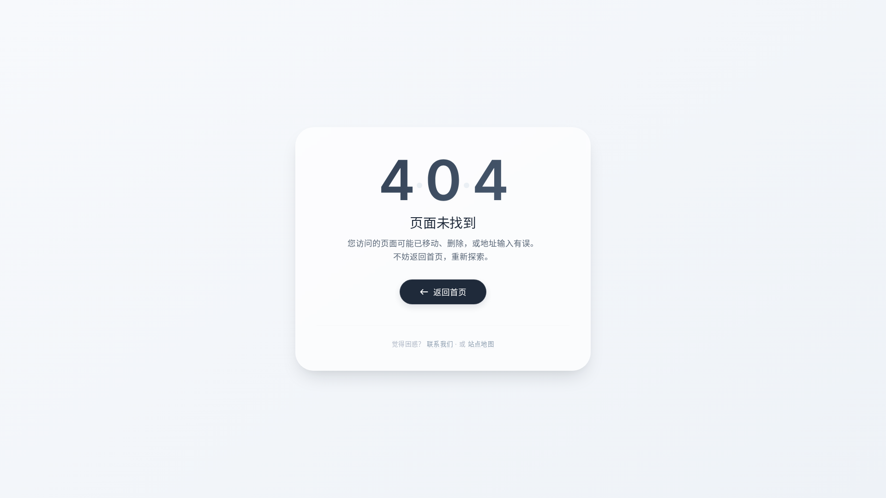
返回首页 (450, 292)
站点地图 (481, 344)
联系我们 (440, 344)
